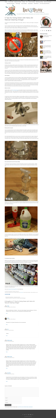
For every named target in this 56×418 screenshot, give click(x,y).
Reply (7, 313)
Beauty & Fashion (17, 1)
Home (6, 1)
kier (8, 329)
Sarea (8, 318)
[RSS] (33, 415)
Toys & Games (24, 3)
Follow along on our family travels (16, 0)
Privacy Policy (32, 0)
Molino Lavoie (9, 340)
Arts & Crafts (10, 1)
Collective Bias (21, 292)
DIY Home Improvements (44, 3)
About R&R (8, 0)
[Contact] (49, 30)
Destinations (36, 3)
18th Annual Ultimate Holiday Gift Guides (41, 0)
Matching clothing (39, 1)
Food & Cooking (32, 1)
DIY (26, 1)
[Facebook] (41, 30)
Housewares (30, 3)
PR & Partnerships (25, 0)
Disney (23, 1)
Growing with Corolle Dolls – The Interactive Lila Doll (13, 297)
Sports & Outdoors (47, 1)
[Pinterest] (47, 30)
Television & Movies (10, 3)
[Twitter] (43, 30)
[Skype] (51, 30)
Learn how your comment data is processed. (25, 406)
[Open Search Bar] (49, 0)
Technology (18, 3)
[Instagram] (45, 30)
